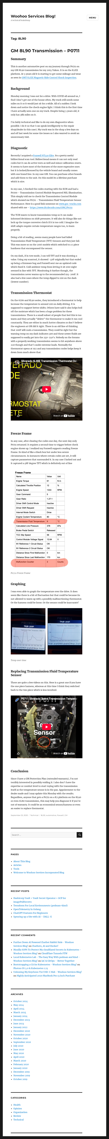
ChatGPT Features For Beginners (30, 913)
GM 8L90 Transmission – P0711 (45, 50)
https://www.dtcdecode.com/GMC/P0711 (51, 207)
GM (65, 815)
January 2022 (20, 1027)
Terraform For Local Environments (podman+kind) (40, 905)
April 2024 (18, 1008)
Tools (16, 868)
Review (17, 1116)
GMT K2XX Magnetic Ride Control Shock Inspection (49, 77)
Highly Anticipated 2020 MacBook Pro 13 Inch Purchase (46, 975)
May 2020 (18, 1053)
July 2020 (18, 1045)
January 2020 (20, 1068)
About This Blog (21, 861)
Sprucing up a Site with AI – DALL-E (32, 916)
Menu (92, 17)
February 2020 (21, 1064)
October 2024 (20, 1001)
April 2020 (18, 1057)
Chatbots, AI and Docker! (45, 946)
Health (17, 1104)
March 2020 (19, 1060)
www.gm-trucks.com (70, 203)
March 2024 (19, 1012)
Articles (17, 865)
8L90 (43, 815)
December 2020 (21, 1031)
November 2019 (21, 1075)
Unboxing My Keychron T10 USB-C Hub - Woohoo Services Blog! (47, 972)
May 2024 (18, 1005)
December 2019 (21, 1071)
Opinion (17, 1108)
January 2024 (20, 1016)
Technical (34, 815)
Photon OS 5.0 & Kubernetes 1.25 (30, 968)
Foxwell (60, 815)
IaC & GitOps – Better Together (57, 960)
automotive (51, 815)
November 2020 (21, 1034)
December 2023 (21, 1019)
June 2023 (18, 1023)
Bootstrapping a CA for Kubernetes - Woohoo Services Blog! (45, 964)
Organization (20, 1112)
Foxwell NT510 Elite (43, 155)
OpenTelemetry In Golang (27, 909)
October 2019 (20, 1079)
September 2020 (22, 1042)
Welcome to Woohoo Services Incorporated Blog (38, 872)
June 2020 (18, 1049)
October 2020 (20, 1038)
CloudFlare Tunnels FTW (54, 953)
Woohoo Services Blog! (33, 16)
